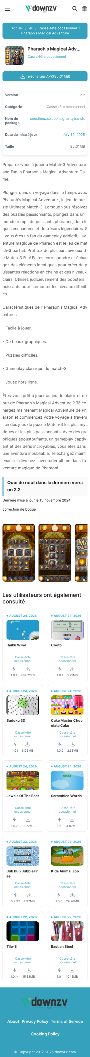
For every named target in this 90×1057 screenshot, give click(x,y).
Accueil (17, 28)
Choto (56, 645)
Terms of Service (67, 1021)
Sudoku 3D (15, 720)
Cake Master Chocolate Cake (66, 723)
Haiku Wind (16, 645)
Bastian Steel (62, 946)
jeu (30, 28)
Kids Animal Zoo (65, 871)
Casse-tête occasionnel (57, 28)
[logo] (7, 9)
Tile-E (11, 946)
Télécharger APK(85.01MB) (48, 76)
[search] (75, 9)
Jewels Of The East (22, 796)
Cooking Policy (45, 1033)
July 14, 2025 (74, 134)
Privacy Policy (35, 1021)
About (13, 1021)
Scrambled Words (66, 796)
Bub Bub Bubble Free (22, 873)
